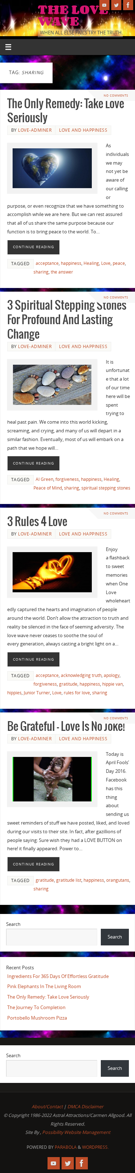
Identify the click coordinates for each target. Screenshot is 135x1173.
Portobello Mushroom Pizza (37, 1018)
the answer (62, 272)
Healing (91, 263)
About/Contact (47, 1107)
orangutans (117, 880)
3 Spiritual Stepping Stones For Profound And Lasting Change (66, 320)
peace (119, 263)
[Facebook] (128, 5)
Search (13, 924)
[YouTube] (104, 5)
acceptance (47, 263)
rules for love (77, 693)
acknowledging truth (81, 675)
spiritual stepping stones (105, 488)
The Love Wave (73, 15)
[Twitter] (116, 5)
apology (112, 675)
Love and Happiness (83, 130)
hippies (14, 693)
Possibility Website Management (76, 1132)
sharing (41, 272)
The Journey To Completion (36, 1007)
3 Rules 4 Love (37, 522)
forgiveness (67, 479)
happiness (71, 263)
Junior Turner (37, 693)
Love (106, 263)
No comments (116, 95)
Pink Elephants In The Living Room (44, 986)
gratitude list (68, 880)
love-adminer (34, 130)
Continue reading (33, 246)
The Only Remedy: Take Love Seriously (48, 997)
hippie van (112, 684)
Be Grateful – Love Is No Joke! (66, 726)
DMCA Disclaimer (85, 1107)
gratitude (68, 684)
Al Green (44, 479)
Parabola (66, 1147)
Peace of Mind (47, 488)
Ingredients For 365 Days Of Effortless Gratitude (58, 976)
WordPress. (95, 1147)
